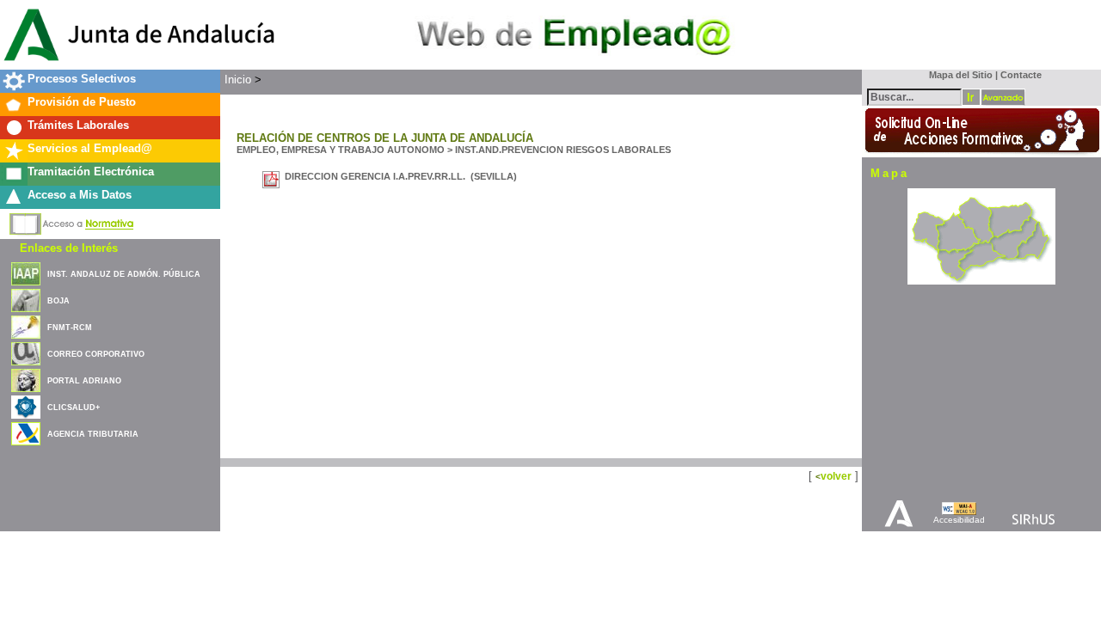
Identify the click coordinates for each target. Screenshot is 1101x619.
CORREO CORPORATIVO (96, 354)
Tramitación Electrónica (91, 171)
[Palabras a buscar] (914, 96)
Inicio (238, 79)
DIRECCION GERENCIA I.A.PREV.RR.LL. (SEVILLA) (401, 176)
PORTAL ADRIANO (84, 381)
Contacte (1021, 75)
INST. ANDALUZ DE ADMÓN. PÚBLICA (123, 274)
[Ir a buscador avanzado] (1003, 97)
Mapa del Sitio (957, 75)
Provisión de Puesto (82, 101)
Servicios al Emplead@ (90, 148)
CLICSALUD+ (73, 407)
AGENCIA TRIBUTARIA (92, 434)
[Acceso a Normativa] (72, 221)
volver (836, 475)
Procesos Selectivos (82, 78)
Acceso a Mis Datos (80, 194)
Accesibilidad (959, 519)
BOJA (58, 301)
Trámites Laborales (78, 125)
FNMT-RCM (69, 327)
